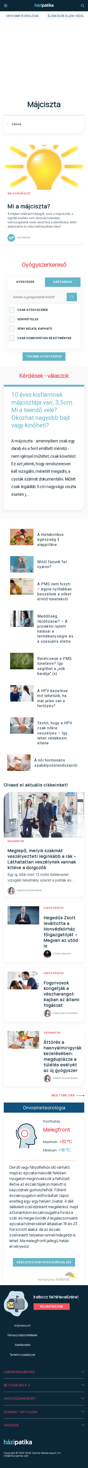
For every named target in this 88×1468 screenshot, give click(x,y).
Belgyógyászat (19, 193)
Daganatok (16, 841)
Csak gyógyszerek (32, 310)
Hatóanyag (62, 282)
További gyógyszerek (44, 356)
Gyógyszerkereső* (20, 1398)
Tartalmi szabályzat (22, 1355)
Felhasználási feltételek (22, 1335)
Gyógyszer (25, 282)
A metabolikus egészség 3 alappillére (50, 539)
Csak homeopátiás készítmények (44, 338)
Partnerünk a (46, 1280)
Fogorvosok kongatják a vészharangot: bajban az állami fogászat (62, 994)
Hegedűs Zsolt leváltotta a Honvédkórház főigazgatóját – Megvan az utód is (61, 932)
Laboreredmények (19, 1372)
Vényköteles (27, 319)
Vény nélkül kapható (34, 328)
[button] (44, 1372)
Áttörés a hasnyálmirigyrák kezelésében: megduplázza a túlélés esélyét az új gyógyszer (62, 1056)
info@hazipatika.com (16, 1455)
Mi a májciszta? (29, 206)
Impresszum (22, 1326)
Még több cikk (63, 1095)
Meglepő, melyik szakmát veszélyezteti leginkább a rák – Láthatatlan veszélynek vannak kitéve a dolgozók (42, 859)
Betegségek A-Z (17, 1385)
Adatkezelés (22, 1345)
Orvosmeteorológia (22, 16)
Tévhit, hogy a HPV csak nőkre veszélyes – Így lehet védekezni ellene (54, 733)
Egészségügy (54, 908)
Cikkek (16, 124)
